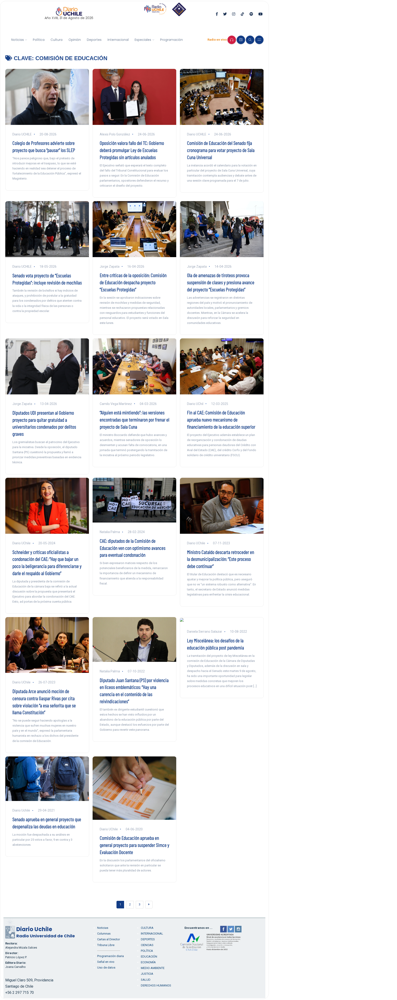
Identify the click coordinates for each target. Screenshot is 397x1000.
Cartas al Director (108, 939)
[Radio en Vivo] (231, 40)
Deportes (94, 39)
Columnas (104, 933)
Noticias (17, 39)
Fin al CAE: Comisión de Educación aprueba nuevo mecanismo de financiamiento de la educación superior (221, 419)
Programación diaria (110, 956)
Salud (145, 979)
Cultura (56, 39)
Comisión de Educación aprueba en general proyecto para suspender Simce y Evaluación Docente (134, 845)
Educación (149, 956)
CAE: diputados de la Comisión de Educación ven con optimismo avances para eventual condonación (132, 548)
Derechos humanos (156, 985)
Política (39, 39)
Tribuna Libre (105, 945)
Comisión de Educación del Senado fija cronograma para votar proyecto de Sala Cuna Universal (221, 150)
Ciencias (147, 945)
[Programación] (241, 40)
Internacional (118, 39)
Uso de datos (106, 967)
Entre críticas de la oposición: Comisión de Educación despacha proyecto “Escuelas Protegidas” (133, 282)
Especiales (143, 39)
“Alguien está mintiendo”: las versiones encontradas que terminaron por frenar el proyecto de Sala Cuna (134, 419)
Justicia (147, 973)
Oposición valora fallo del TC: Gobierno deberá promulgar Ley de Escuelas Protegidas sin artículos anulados (132, 150)
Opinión (74, 39)
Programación (171, 39)
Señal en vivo (105, 961)
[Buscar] (250, 40)
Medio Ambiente (152, 968)
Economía (148, 962)
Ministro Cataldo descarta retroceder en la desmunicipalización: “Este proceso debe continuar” (220, 559)
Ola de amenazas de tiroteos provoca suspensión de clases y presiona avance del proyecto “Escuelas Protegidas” (220, 282)
